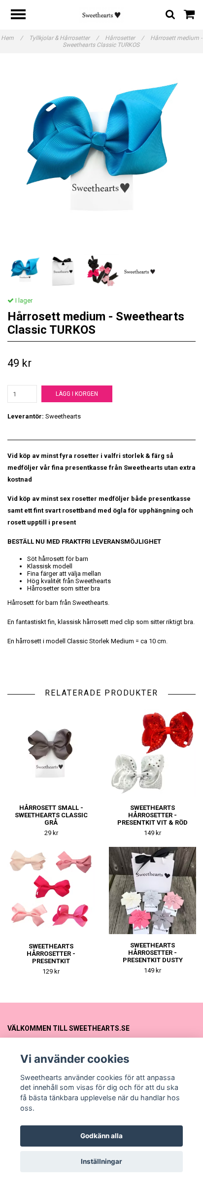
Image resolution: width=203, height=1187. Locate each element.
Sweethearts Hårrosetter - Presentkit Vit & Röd (152, 815)
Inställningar (101, 1161)
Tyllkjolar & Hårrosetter (64, 38)
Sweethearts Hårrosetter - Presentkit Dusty (153, 953)
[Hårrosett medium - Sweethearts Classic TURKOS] (101, 157)
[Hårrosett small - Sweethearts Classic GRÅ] (51, 753)
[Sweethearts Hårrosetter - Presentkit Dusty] (152, 890)
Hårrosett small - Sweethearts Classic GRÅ (51, 815)
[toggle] (23, 15)
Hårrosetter (124, 38)
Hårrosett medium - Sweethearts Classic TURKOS (133, 41)
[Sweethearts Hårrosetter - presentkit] (51, 891)
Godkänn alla (101, 1136)
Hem (12, 38)
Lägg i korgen (77, 393)
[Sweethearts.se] (101, 14)
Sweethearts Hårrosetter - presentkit (51, 954)
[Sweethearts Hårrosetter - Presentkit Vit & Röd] (152, 753)
